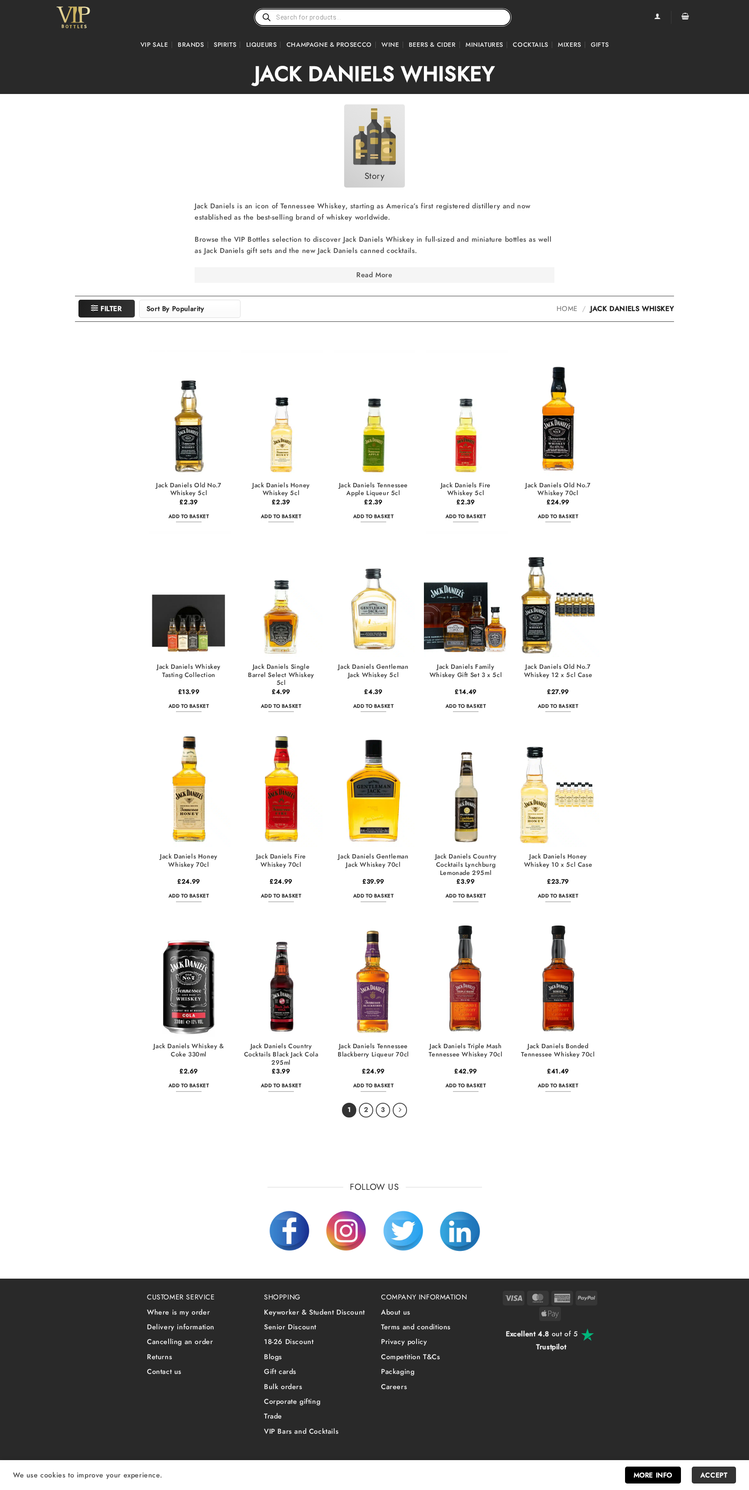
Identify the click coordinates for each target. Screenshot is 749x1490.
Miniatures (484, 44)
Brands (191, 44)
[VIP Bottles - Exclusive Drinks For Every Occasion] (92, 17)
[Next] (400, 1110)
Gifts (600, 44)
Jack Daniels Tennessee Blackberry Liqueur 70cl (373, 1050)
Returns (159, 1357)
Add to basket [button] (189, 516)
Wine (390, 44)
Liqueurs (261, 44)
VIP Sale (154, 44)
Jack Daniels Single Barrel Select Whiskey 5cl (281, 675)
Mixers (569, 44)
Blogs (273, 1357)
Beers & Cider (432, 44)
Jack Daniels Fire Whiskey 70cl (281, 860)
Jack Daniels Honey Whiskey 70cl (189, 860)
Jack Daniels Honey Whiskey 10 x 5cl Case (558, 860)
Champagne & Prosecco (329, 44)
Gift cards (280, 1372)
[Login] (657, 17)
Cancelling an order (180, 1342)
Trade (273, 1416)
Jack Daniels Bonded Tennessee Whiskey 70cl (558, 1050)
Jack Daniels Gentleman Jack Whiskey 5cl (373, 671)
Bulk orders (283, 1387)
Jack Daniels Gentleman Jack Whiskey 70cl (373, 860)
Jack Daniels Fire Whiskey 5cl (466, 489)
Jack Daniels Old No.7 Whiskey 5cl (188, 489)
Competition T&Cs (410, 1357)
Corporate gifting (292, 1401)
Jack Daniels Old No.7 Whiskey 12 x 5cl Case (558, 671)
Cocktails (530, 44)
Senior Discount (290, 1327)
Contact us (164, 1372)
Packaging (397, 1372)
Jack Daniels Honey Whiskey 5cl (281, 489)
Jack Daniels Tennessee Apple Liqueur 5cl (373, 489)
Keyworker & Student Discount (314, 1312)
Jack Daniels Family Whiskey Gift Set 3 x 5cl (466, 671)
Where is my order (178, 1312)
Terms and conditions (416, 1327)
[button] (685, 17)
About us (395, 1312)
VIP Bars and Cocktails (301, 1431)
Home (567, 309)
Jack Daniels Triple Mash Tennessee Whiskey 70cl (465, 1050)
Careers (394, 1387)
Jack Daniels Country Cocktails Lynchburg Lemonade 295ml (466, 864)
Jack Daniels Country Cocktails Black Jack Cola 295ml (281, 1054)
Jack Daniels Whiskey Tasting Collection (189, 671)
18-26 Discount (288, 1342)
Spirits (225, 44)
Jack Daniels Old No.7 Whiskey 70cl (558, 489)
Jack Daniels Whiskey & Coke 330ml (188, 1050)
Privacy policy (404, 1342)
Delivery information (181, 1327)
